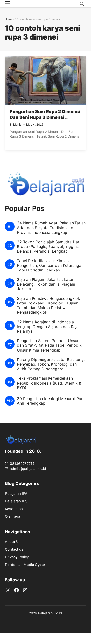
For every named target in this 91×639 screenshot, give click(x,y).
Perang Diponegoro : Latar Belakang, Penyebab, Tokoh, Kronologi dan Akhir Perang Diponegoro (51, 364)
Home (8, 19)
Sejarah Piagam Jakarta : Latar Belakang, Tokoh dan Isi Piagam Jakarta (46, 284)
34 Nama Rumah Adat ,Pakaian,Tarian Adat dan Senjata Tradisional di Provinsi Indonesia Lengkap (51, 228)
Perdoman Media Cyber (25, 564)
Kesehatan (14, 509)
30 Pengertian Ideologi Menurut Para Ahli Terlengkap (51, 401)
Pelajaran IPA (16, 493)
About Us (13, 541)
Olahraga (12, 516)
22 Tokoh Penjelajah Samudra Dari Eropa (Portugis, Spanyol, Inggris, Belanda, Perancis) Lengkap (48, 247)
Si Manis (15, 124)
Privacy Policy (17, 557)
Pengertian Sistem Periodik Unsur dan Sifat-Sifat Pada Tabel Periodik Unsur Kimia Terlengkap (49, 345)
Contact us (14, 549)
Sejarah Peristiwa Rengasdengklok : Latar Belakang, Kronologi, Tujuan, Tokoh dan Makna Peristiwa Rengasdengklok (49, 305)
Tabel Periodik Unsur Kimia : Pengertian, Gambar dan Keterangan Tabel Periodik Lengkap (50, 265)
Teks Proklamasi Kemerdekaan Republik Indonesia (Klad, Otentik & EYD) (49, 383)
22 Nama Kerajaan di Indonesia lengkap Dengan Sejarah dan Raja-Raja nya (48, 327)
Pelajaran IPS (16, 501)
